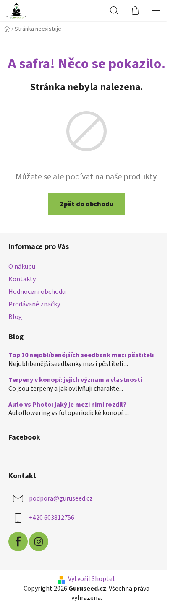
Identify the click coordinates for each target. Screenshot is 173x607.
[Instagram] (38, 541)
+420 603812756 (51, 517)
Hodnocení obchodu (37, 291)
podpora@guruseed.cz (61, 498)
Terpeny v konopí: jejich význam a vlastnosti (75, 380)
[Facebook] (18, 541)
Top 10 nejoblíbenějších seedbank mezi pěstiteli (81, 355)
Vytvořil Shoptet (91, 579)
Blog (15, 317)
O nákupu (21, 266)
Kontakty (22, 279)
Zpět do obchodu (87, 204)
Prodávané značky (34, 304)
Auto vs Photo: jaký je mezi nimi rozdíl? (67, 405)
